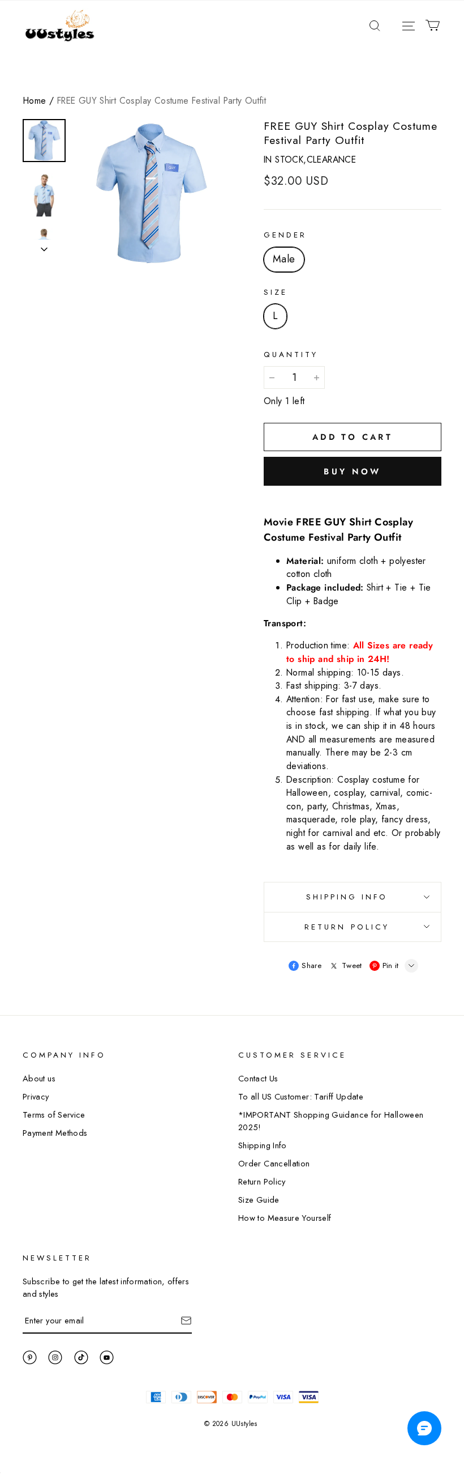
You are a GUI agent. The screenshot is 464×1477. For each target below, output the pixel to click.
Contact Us (258, 1078)
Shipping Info (262, 1145)
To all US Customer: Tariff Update (300, 1096)
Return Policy (262, 1181)
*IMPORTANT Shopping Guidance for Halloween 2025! (330, 1121)
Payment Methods (55, 1133)
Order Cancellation (274, 1163)
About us (39, 1078)
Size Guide (259, 1200)
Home (34, 100)
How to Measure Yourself (284, 1218)
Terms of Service (54, 1115)
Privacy (36, 1096)
